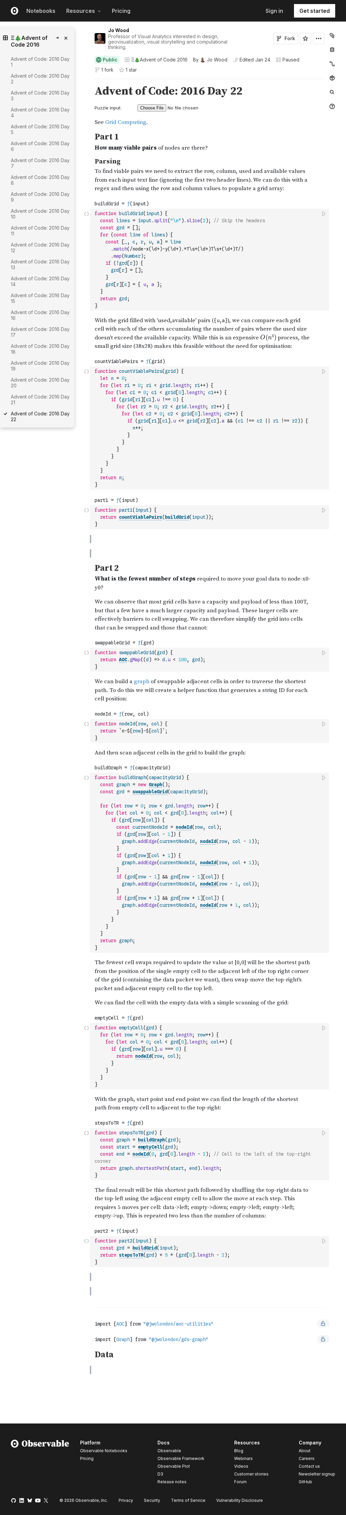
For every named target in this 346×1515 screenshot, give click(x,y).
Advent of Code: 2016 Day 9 (40, 197)
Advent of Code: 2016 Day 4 (40, 112)
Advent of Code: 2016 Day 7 (40, 163)
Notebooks (40, 10)
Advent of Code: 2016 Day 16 (40, 315)
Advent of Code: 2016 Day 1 (40, 62)
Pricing (121, 10)
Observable (169, 1450)
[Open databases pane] (332, 49)
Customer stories (251, 1474)
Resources (80, 10)
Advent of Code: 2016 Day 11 (40, 230)
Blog (238, 1450)
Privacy (126, 1500)
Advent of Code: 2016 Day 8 (40, 180)
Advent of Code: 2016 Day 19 (40, 365)
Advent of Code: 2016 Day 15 (40, 298)
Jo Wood (118, 30)
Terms (188, 1500)
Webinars (243, 1458)
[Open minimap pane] (332, 64)
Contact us (309, 1466)
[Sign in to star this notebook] (305, 38)
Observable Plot (173, 1466)
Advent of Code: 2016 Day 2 (40, 78)
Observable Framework (180, 1458)
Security (152, 1500)
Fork (290, 38)
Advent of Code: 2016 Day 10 (40, 214)
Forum (240, 1481)
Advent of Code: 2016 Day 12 (40, 247)
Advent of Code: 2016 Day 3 (40, 95)
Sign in (274, 10)
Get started (314, 10)
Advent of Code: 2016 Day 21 (40, 399)
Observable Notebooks (103, 1450)
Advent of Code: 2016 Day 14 (40, 281)
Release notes (172, 1481)
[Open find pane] (332, 92)
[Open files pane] (332, 35)
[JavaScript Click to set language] (86, 259)
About (305, 1450)
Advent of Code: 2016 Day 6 (40, 146)
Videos (241, 1466)
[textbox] (210, 260)
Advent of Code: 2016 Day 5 (40, 129)
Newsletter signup (317, 1474)
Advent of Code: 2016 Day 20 (40, 382)
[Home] (40, 1463)
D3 (160, 1474)
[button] (87, 81)
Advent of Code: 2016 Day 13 (40, 264)
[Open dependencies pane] (332, 78)
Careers (307, 1458)
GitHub (305, 1481)
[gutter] (63, 512)
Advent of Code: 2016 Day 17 (40, 332)
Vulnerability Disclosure (239, 1500)
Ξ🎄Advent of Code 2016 (159, 59)
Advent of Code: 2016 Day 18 (40, 349)
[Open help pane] (332, 106)
